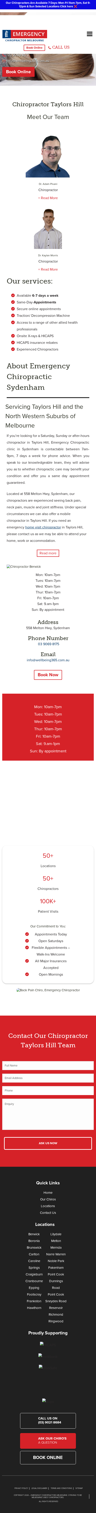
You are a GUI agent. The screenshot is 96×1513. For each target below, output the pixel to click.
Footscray (34, 1294)
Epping (34, 1288)
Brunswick (34, 1248)
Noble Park (56, 1261)
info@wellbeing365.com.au (28, 60)
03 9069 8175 (18, 55)
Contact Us (48, 1213)
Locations (48, 866)
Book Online (34, 48)
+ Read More (48, 198)
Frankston (34, 1301)
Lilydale (55, 1234)
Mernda (56, 1248)
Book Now (48, 675)
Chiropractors (48, 889)
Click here (66, 6)
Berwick (34, 1234)
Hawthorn (34, 1308)
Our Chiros (48, 1199)
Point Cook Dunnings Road (56, 1281)
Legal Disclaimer (39, 1488)
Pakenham (56, 1268)
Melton (56, 1241)
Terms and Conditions (61, 1488)
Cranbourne (34, 1281)
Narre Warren (56, 1254)
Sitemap (79, 1488)
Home (48, 1193)
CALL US (60, 47)
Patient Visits (48, 911)
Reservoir (56, 1308)
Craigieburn (34, 1274)
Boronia (34, 1241)
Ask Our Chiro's (52, 1440)
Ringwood (55, 1321)
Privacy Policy (21, 1488)
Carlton (34, 1254)
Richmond (56, 1315)
